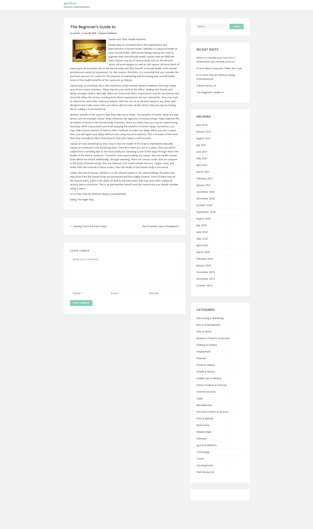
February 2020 (204, 258)
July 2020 (201, 225)
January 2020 (203, 265)
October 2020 (204, 205)
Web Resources (205, 472)
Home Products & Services (211, 385)
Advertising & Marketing (210, 318)
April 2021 (202, 165)
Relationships (203, 431)
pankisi (70, 3)
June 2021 (202, 151)
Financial (201, 358)
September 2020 (206, 211)
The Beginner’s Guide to (210, 92)
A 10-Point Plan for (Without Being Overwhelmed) (98, 193)
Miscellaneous (204, 405)
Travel (200, 458)
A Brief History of (206, 85)
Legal (199, 398)
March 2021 (203, 171)
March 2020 (203, 252)
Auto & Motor (204, 331)
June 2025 (202, 124)
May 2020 (202, 238)
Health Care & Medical (208, 378)
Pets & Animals (204, 418)
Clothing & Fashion (206, 344)
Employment (203, 351)
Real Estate (202, 425)
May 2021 (202, 158)
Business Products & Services (213, 338)
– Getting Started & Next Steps (89, 226)
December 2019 (205, 272)
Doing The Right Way (82, 199)
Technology (202, 451)
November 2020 (205, 198)
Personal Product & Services (212, 411)
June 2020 (202, 231)
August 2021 (203, 138)
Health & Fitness (205, 371)
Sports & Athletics (108, 33)
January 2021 (203, 185)
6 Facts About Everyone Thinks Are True (219, 68)
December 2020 (205, 191)
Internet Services (206, 391)
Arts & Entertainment (208, 324)
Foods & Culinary (205, 364)
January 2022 (203, 131)
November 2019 (205, 278)
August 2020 (203, 218)
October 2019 (204, 285)
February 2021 (204, 178)
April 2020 (202, 245)
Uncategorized (204, 465)
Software (201, 438)
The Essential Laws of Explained (160, 226)
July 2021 (201, 145)
